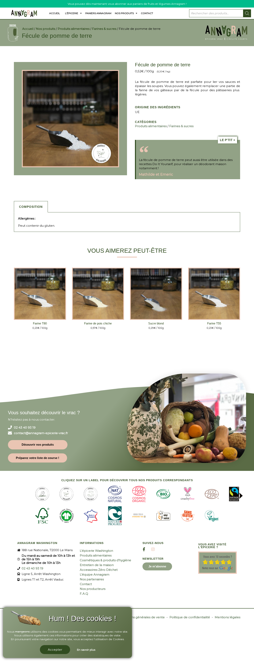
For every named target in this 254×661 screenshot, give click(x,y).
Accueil (54, 13)
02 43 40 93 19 (25, 427)
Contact (147, 13)
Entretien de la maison (97, 565)
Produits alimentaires (73, 29)
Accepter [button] (55, 649)
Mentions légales (227, 617)
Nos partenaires (92, 579)
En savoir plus (86, 649)
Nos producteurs (92, 589)
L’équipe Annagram (94, 574)
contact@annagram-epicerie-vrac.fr (41, 433)
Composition (31, 206)
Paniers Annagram (98, 13)
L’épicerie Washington (96, 551)
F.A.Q (84, 593)
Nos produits (124, 13)
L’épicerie (71, 13)
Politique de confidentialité (189, 617)
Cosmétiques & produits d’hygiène (105, 560)
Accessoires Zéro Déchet (99, 570)
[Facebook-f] (144, 549)
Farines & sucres (104, 29)
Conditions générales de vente (142, 617)
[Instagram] (153, 549)
